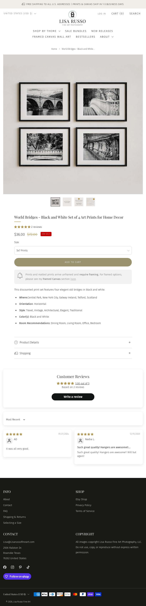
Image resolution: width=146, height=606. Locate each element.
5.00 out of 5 (82, 383)
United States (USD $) (18, 13)
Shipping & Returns (14, 517)
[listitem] (73, 4)
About (6, 499)
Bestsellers (85, 36)
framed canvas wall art (51, 36)
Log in (102, 13)
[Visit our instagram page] (13, 567)
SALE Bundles (76, 31)
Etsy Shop (81, 499)
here (73, 279)
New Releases (102, 31)
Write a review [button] (73, 396)
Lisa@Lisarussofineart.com (18, 541)
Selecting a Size (12, 522)
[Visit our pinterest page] (20, 567)
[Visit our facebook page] (5, 567)
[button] (22, 227)
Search (135, 13)
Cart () (117, 13)
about (105, 36)
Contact (7, 505)
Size (16, 242)
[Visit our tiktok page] (28, 567)
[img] (14, 434)
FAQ (5, 511)
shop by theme (45, 31)
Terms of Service (85, 511)
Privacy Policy (83, 505)
